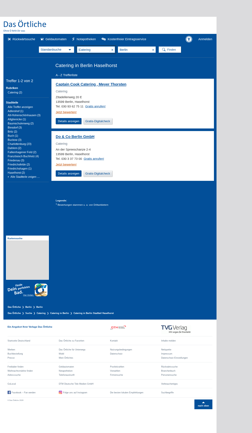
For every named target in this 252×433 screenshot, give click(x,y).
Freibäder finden (15, 366)
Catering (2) (15, 92)
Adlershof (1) (15, 111)
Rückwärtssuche (24, 39)
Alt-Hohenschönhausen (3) (24, 115)
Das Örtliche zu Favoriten (71, 340)
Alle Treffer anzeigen (20, 107)
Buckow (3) (14, 139)
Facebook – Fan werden (23, 392)
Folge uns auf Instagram (75, 392)
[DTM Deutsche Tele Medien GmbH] (135, 329)
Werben (11, 349)
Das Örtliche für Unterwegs (72, 349)
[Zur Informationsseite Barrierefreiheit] (188, 39)
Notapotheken (86, 39)
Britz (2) (12, 131)
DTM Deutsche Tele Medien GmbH (76, 384)
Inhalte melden (168, 340)
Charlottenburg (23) (19, 144)
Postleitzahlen (117, 366)
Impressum (166, 353)
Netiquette (166, 349)
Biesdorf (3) (15, 127)
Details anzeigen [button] (68, 121)
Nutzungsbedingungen (121, 349)
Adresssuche (14, 375)
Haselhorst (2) (16, 172)
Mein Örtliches (66, 358)
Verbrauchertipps (169, 384)
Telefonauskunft (67, 375)
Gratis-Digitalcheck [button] (97, 121)
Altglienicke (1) (17, 119)
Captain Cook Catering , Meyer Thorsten (91, 84)
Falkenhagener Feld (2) (22, 152)
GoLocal (12, 384)
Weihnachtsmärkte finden (20, 371)
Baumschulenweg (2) (21, 123)
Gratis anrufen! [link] (95, 106)
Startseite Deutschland (19, 340)
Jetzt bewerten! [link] (66, 112)
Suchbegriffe (167, 392)
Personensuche (169, 375)
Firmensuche (116, 375)
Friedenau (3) (16, 160)
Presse (11, 358)
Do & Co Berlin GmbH (75, 136)
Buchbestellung (15, 353)
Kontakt (114, 340)
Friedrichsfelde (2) (19, 164)
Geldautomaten (56, 39)
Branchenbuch (168, 371)
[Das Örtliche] (25, 26)
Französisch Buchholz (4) (23, 156)
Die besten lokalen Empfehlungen (126, 392)
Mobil (61, 353)
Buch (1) (13, 135)
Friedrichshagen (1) (20, 168)
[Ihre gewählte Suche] (56, 50)
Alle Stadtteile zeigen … (25, 176)
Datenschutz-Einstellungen (174, 358)
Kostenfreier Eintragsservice (127, 39)
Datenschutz (116, 353)
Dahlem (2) (14, 148)
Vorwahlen (115, 371)
